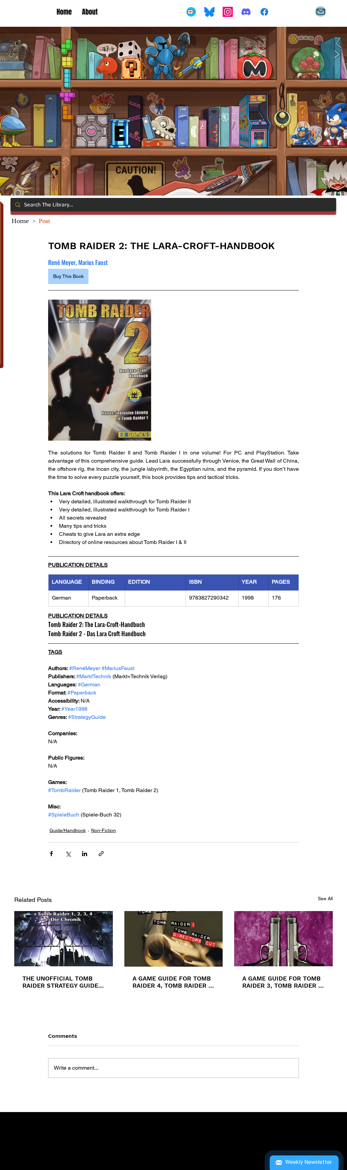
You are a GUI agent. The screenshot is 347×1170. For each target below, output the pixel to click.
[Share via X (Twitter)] (68, 853)
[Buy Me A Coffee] (191, 12)
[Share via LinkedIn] (84, 853)
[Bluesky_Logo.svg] (209, 12)
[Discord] (246, 12)
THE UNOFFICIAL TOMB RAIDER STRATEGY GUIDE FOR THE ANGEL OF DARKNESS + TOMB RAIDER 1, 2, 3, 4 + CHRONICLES (60, 982)
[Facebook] (264, 12)
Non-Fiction (103, 830)
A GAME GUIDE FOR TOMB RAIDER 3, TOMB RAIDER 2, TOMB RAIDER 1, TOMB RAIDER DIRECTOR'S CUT (283, 982)
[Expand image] (99, 370)
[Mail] (320, 11)
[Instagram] (228, 12)
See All (325, 898)
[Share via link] (101, 853)
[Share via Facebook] (51, 853)
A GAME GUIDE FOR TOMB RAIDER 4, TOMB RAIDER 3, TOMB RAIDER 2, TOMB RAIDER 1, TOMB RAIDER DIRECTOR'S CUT (173, 982)
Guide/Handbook (67, 830)
